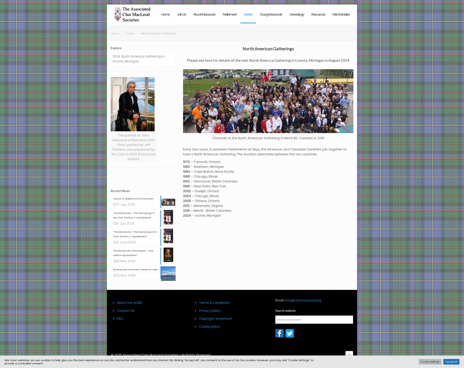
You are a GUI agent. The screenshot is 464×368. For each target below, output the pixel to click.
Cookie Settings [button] (430, 361)
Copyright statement (215, 318)
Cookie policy (209, 326)
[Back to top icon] (349, 355)
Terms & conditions (214, 303)
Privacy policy (210, 311)
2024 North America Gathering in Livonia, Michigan (138, 58)
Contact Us (125, 311)
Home (115, 33)
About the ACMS (129, 303)
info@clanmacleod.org (303, 300)
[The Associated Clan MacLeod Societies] (133, 13)
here (208, 60)
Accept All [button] (451, 361)
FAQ (120, 318)
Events (130, 33)
